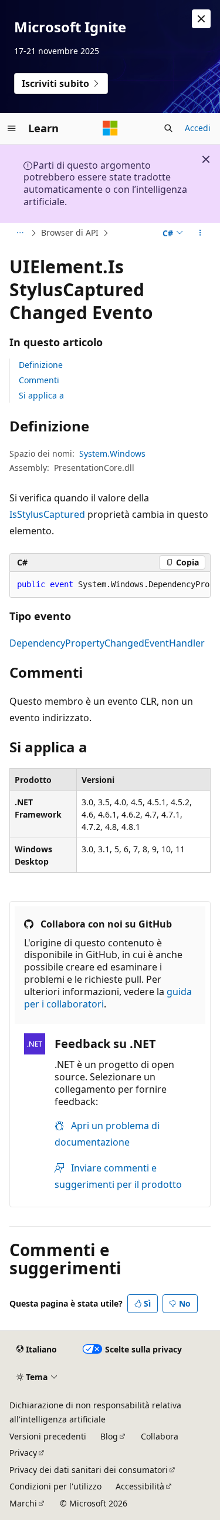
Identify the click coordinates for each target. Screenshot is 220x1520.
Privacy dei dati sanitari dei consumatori (88, 1469)
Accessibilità (140, 1486)
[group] (110, 585)
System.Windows (112, 453)
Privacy (23, 1452)
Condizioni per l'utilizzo (55, 1486)
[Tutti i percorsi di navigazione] (19, 232)
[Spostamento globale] (11, 128)
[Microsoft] (110, 128)
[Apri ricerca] (168, 128)
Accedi (198, 127)
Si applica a (41, 395)
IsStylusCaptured (47, 514)
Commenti (39, 380)
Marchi (23, 1503)
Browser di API (70, 232)
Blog (109, 1436)
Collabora (159, 1436)
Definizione (41, 364)
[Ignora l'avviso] (201, 18)
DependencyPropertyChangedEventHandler (107, 643)
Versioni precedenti (47, 1436)
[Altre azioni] (200, 232)
